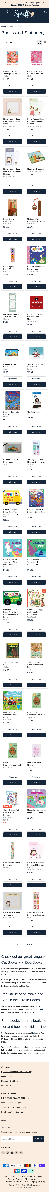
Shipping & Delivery (38, 1182)
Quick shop (12, 86)
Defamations (31, 321)
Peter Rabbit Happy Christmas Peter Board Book (35, 612)
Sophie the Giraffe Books (34, 1009)
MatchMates (7, 224)
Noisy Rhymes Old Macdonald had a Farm (11, 714)
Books (5, 417)
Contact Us (31, 1176)
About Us (13, 1176)
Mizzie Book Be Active (36, 169)
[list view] (45, 42)
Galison (29, 917)
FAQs (40, 1176)
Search (22, 1176)
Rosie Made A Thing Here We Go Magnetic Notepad (12, 171)
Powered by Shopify (24, 1188)
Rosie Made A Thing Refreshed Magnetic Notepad (35, 864)
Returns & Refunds (15, 1179)
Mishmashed (7, 720)
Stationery (6, 319)
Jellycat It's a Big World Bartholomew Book (35, 664)
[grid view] (39, 42)
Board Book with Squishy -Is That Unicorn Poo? (10, 562)
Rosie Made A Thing (10, 126)
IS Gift (29, 414)
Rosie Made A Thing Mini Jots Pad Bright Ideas (11, 121)
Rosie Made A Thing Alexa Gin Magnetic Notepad (35, 121)
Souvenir (6, 369)
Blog (5, 1176)
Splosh (29, 767)
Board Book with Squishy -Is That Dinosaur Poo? (34, 562)
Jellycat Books (14, 1009)
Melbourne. (36, 1033)
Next (28, 944)
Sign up (38, 1139)
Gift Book (6, 76)
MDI (4, 271)
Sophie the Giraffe (33, 271)
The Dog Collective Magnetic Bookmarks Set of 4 (36, 461)
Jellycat (29, 369)
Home (3, 26)
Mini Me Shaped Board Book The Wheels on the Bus (11, 511)
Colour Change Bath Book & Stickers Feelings (11, 812)
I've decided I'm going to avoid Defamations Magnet (36, 316)
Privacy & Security (31, 1179)
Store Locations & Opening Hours (16, 1182)
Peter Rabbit (31, 617)
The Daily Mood (33, 412)
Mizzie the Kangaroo (34, 171)
